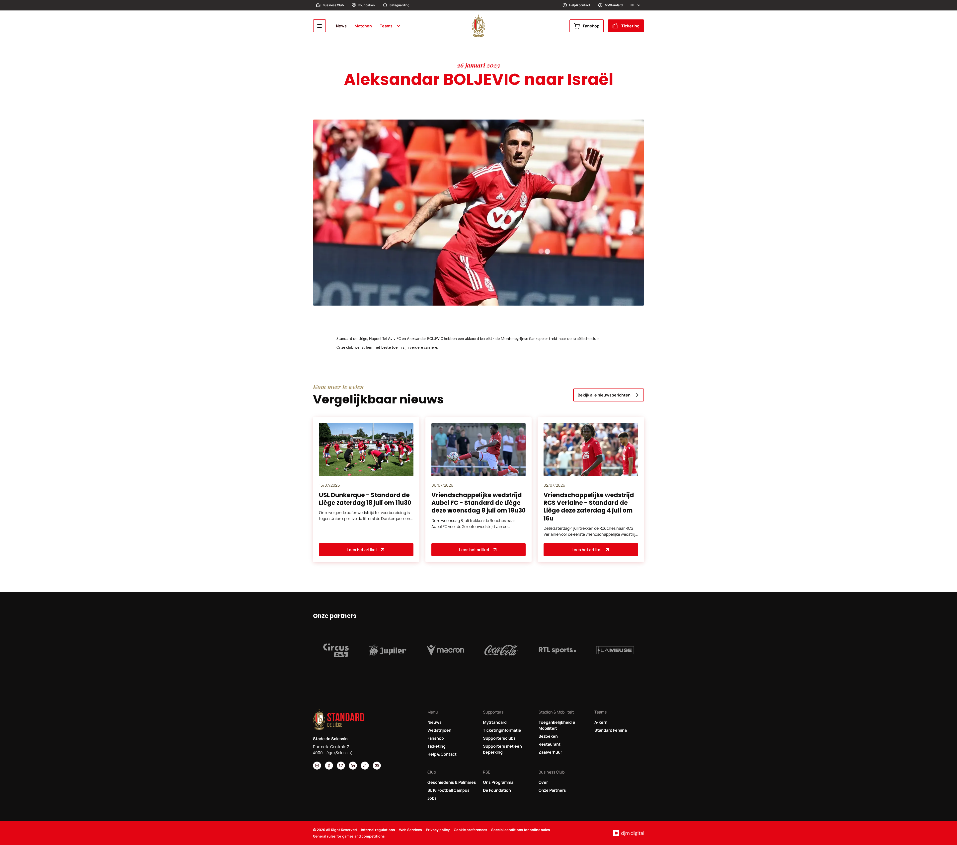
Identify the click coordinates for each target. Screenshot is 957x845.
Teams (386, 26)
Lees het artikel (362, 549)
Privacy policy (438, 829)
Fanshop (591, 26)
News (341, 26)
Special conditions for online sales (520, 829)
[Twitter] (341, 766)
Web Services (410, 829)
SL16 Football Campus (448, 790)
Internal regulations (378, 829)
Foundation (366, 5)
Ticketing (630, 26)
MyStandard (614, 5)
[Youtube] (377, 766)
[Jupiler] (388, 650)
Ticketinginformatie (502, 730)
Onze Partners (552, 790)
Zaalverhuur (550, 752)
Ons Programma (498, 782)
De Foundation (497, 790)
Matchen (363, 26)
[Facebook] (329, 766)
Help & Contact (442, 754)
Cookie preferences (470, 829)
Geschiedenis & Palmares (451, 782)
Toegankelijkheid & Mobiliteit (557, 725)
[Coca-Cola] (501, 650)
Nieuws (434, 722)
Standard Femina (610, 730)
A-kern (600, 722)
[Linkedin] (353, 766)
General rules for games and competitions (349, 836)
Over (543, 782)
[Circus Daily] (336, 650)
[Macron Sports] (445, 650)
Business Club (333, 5)
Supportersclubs (499, 738)
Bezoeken (548, 736)
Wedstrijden (439, 730)
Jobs (432, 798)
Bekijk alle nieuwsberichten (604, 395)
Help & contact (579, 5)
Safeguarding (399, 5)
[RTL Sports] (557, 650)
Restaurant (549, 744)
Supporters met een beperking (502, 749)
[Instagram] (317, 766)
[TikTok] (365, 766)
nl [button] (632, 5)
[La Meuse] (615, 650)
